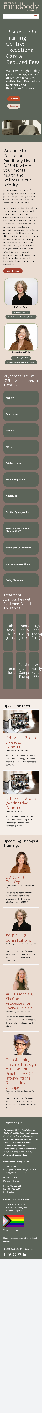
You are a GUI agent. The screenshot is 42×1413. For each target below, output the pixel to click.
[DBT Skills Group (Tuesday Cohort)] (21, 711)
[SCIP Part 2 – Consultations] (21, 909)
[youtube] (19, 1254)
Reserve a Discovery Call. (15, 1155)
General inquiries (15, 1210)
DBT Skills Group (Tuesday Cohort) (21, 742)
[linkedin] (24, 1254)
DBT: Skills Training (15, 879)
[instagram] (14, 1254)
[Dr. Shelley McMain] (21, 324)
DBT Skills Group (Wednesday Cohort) (21, 803)
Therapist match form (17, 1204)
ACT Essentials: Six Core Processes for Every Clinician (19, 1001)
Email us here (9, 1192)
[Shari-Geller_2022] (21, 279)
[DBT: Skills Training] (21, 851)
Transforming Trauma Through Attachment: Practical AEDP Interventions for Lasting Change (21, 1074)
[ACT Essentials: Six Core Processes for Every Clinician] (21, 967)
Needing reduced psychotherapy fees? (20, 1238)
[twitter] (9, 1254)
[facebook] (4, 1254)
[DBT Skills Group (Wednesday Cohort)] (21, 772)
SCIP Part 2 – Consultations (18, 938)
